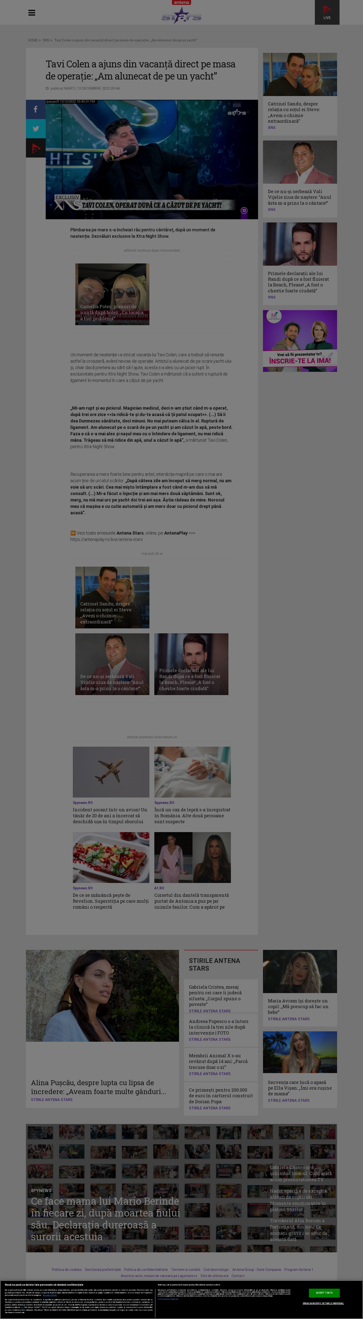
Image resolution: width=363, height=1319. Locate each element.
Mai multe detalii (50, 1295)
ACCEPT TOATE (324, 1293)
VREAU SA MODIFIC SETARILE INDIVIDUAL (323, 1303)
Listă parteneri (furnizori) (168, 1299)
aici (22, 1307)
